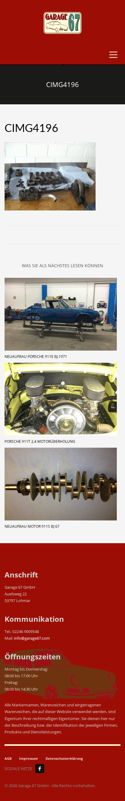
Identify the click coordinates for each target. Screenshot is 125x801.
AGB (8, 758)
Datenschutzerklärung (64, 758)
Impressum (28, 758)
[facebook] (39, 768)
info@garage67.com (32, 638)
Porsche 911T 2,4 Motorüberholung (40, 441)
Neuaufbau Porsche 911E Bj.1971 (36, 356)
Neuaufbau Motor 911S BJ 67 (32, 526)
